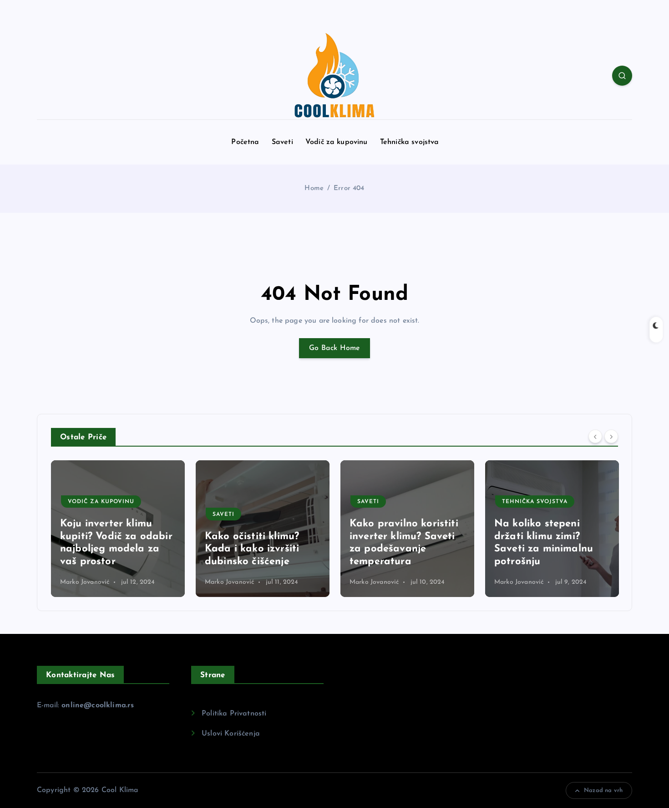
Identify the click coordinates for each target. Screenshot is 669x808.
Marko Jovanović (84, 582)
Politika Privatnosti (234, 713)
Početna (245, 142)
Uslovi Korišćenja (231, 733)
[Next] (611, 436)
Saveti (282, 142)
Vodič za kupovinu (336, 142)
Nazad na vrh (603, 790)
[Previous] (595, 436)
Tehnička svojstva (409, 142)
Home (314, 188)
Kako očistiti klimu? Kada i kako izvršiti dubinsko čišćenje (252, 549)
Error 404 (349, 188)
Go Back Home (334, 348)
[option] (118, 528)
